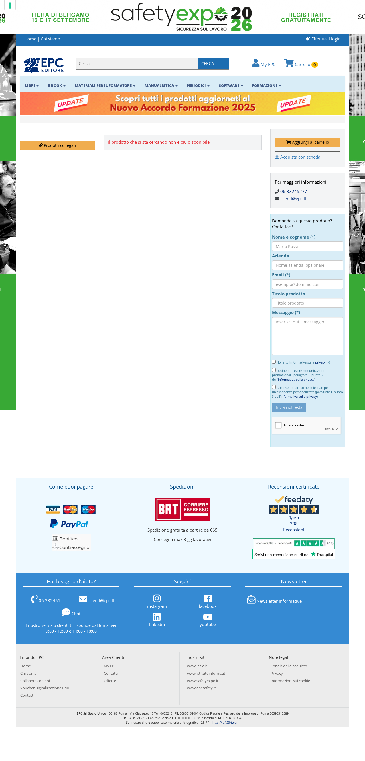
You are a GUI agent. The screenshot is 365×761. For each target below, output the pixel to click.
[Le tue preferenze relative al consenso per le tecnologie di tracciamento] (10, 5)
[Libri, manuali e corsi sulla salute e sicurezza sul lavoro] (43, 65)
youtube (208, 624)
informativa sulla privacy (296, 379)
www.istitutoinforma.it (206, 673)
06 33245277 (293, 191)
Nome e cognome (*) (293, 237)
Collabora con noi (35, 680)
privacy (320, 362)
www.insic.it (197, 665)
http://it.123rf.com (225, 722)
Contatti (27, 695)
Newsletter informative (279, 601)
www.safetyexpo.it (202, 680)
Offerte (110, 680)
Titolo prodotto (288, 293)
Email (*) (281, 275)
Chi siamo (50, 39)
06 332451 (49, 600)
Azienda (280, 256)
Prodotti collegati (59, 145)
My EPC (267, 64)
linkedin (157, 624)
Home (30, 39)
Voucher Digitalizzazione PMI (44, 687)
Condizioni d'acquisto (289, 665)
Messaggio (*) (286, 312)
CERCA (207, 63)
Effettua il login (325, 39)
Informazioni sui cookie (290, 680)
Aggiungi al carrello (310, 142)
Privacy (277, 673)
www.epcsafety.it (201, 687)
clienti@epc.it (293, 198)
